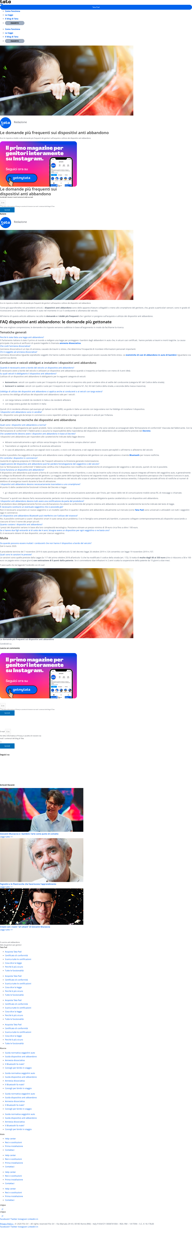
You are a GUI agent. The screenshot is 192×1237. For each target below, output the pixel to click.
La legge (9, 15)
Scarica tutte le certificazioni (18, 959)
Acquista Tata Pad (13, 951)
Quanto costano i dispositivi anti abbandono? (21, 524)
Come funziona (12, 11)
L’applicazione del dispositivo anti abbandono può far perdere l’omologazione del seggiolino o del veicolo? (49, 464)
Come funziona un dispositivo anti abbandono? (22, 469)
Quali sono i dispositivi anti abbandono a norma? (23, 425)
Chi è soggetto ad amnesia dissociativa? (18, 352)
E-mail (2, 731)
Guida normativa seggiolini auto (20, 1052)
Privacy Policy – (7, 1223)
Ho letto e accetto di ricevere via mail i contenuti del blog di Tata (20, 741)
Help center (10, 1138)
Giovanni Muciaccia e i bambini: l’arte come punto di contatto (29, 833)
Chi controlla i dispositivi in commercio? (19, 458)
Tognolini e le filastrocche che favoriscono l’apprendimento (28, 884)
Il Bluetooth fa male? (14, 1064)
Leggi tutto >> (6, 836)
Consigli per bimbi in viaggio (18, 1067)
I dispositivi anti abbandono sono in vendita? (21, 412)
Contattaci (9, 1150)
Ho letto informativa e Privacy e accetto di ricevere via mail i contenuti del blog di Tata (28, 206)
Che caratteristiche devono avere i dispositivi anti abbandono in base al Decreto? (38, 433)
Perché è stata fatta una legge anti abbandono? (22, 337)
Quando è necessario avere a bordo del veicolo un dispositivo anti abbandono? (37, 367)
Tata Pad (139, 510)
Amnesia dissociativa (15, 1060)
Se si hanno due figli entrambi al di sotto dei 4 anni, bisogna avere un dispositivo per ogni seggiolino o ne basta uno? (55, 530)
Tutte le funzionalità (14, 970)
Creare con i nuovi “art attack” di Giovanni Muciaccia (25, 926)
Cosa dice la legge (13, 963)
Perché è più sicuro (14, 966)
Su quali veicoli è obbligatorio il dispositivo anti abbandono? (28, 373)
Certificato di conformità (16, 955)
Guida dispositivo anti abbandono (21, 1056)
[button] (96, 337)
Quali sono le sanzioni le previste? (16, 554)
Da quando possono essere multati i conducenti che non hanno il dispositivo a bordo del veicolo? (46, 543)
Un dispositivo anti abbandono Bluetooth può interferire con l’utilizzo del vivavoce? (39, 515)
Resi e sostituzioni (13, 1142)
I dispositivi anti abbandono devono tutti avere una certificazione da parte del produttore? (42, 501)
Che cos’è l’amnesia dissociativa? (15, 346)
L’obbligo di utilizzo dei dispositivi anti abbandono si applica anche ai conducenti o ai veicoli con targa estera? (51, 391)
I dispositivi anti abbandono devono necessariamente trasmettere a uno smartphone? (40, 484)
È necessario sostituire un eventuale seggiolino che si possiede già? (31, 507)
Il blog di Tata (11, 18)
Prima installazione (14, 1146)
